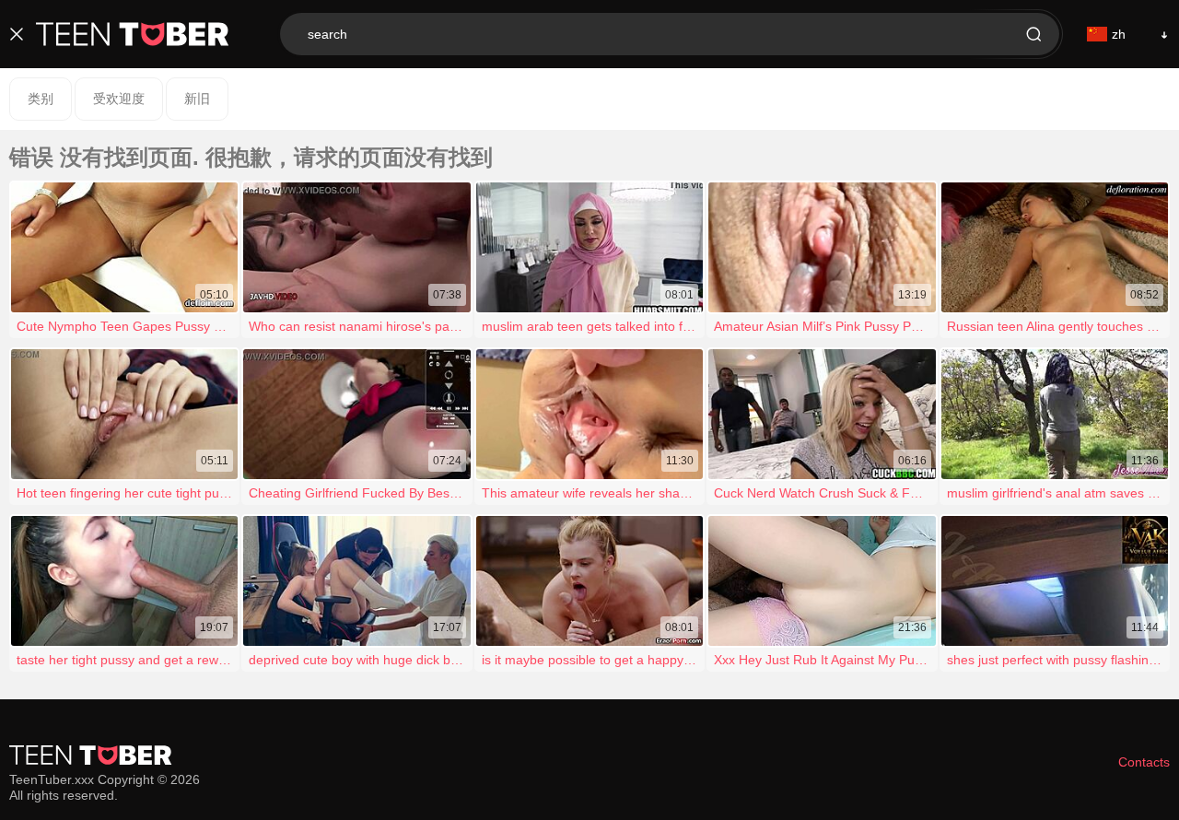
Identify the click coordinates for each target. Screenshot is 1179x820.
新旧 (197, 98)
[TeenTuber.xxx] (132, 34)
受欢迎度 (119, 98)
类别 (40, 98)
